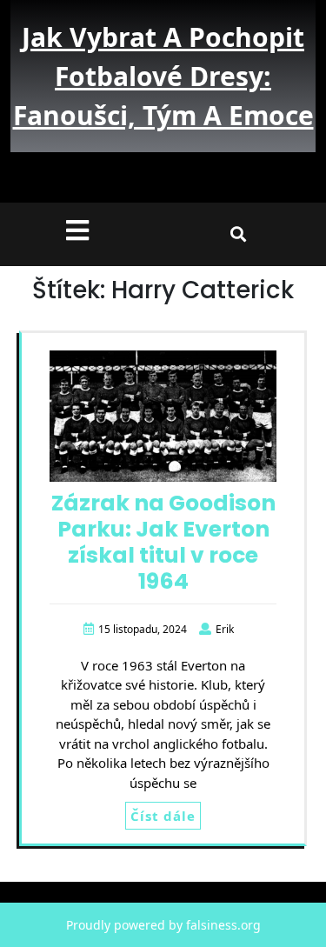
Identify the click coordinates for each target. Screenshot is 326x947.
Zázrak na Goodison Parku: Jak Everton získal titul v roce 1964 (163, 542)
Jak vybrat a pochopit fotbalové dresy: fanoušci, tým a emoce (163, 76)
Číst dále (163, 815)
